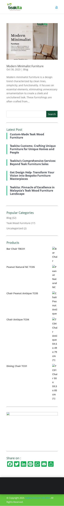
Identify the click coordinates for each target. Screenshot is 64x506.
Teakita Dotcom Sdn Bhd (37, 497)
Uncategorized (14, 228)
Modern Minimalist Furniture (25, 66)
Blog (25, 69)
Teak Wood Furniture (18, 223)
